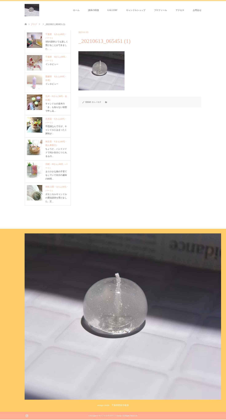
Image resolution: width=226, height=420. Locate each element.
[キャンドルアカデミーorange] (32, 10)
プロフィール (160, 10)
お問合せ (197, 10)
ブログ (34, 24)
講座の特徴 (93, 10)
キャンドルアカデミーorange (110, 416)
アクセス (180, 10)
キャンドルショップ (135, 10)
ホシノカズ (96, 102)
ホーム (76, 10)
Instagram (27, 415)
